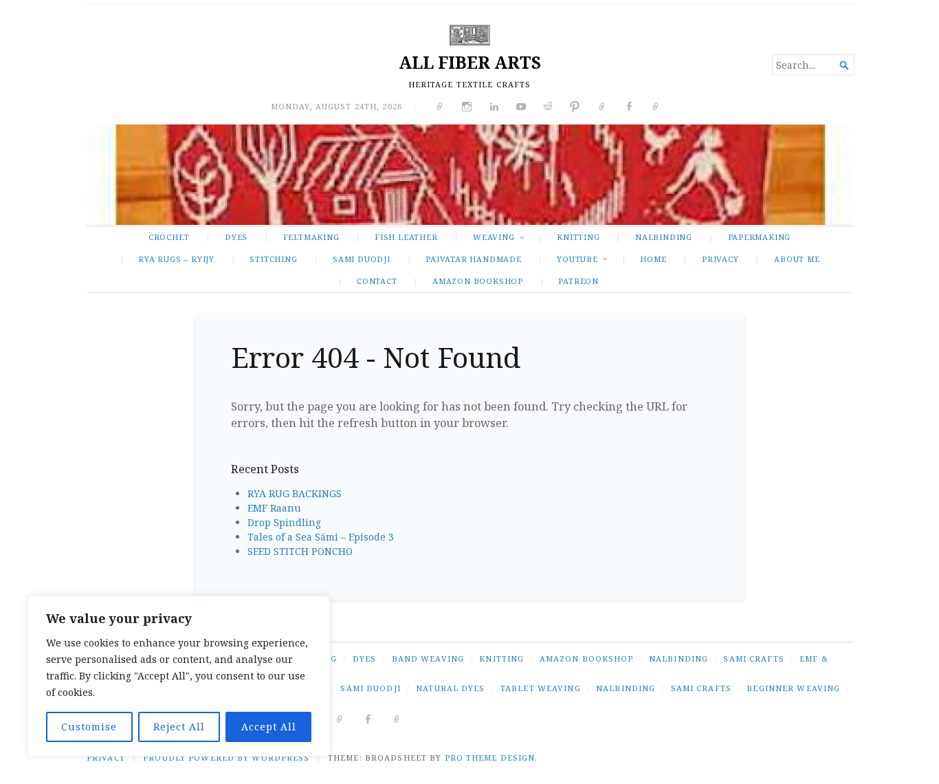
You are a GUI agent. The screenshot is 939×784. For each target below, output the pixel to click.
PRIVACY (720, 259)
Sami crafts (701, 688)
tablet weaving (540, 688)
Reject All (179, 726)
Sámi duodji (370, 688)
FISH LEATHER (406, 237)
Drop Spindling (284, 522)
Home (653, 259)
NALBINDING (663, 237)
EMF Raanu (274, 507)
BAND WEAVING (428, 658)
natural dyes (450, 688)
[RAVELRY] (340, 718)
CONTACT (377, 281)
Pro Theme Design (490, 757)
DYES (236, 237)
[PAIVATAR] (397, 718)
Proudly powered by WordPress (226, 757)
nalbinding (625, 688)
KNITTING (578, 237)
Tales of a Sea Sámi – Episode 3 (320, 536)
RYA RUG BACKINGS (294, 493)
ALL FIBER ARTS (470, 62)
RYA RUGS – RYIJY (176, 259)
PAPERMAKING (759, 237)
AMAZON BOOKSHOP (477, 281)
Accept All (268, 726)
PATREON (578, 281)
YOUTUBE (577, 259)
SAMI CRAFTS (753, 658)
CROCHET (169, 237)
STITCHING (273, 259)
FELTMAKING (311, 237)
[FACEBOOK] (368, 718)
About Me (796, 259)
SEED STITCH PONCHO (300, 551)
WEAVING (494, 237)
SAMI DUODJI (361, 259)
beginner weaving (793, 688)
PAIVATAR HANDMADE (473, 259)
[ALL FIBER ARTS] (469, 174)
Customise (89, 726)
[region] (178, 676)
